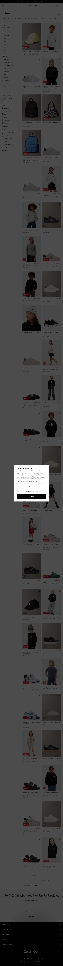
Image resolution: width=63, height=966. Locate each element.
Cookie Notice (22, 481)
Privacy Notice (33, 481)
